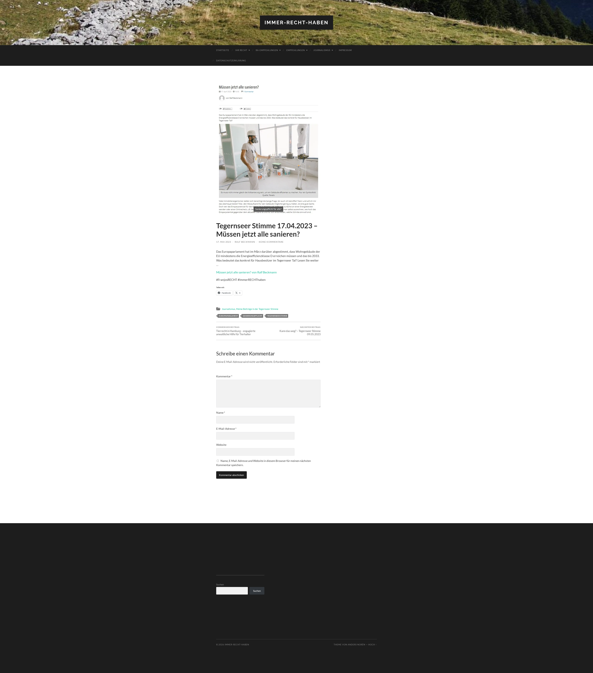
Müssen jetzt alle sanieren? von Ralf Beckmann (246, 272)
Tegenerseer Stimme (277, 316)
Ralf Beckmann (245, 242)
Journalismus (321, 50)
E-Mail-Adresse (226, 428)
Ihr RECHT (241, 50)
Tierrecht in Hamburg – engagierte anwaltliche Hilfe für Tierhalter (235, 331)
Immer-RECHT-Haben (296, 22)
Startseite (222, 50)
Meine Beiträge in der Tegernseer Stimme (257, 309)
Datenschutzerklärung (231, 60)
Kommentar (224, 376)
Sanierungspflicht (252, 316)
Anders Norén (356, 644)
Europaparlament (228, 316)
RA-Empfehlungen (267, 50)
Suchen (220, 584)
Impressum (345, 50)
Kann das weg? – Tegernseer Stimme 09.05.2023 (300, 331)
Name (220, 412)
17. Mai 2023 (223, 242)
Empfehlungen (295, 50)
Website (221, 444)
